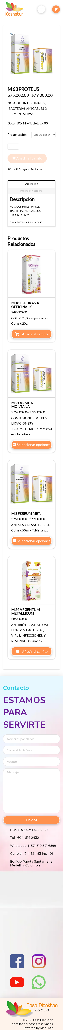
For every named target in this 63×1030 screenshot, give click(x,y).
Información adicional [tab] (31, 190)
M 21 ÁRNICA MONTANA (22, 405)
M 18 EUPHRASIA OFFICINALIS (25, 305)
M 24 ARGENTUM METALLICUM (25, 611)
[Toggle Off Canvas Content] (56, 9)
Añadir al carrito (29, 158)
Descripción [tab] (31, 183)
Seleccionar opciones (33, 444)
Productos (36, 169)
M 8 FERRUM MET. (25, 513)
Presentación (17, 135)
